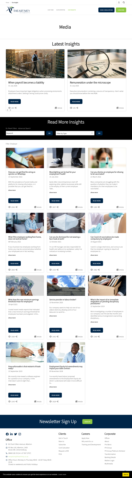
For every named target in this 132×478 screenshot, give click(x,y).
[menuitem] (50, 10)
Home (7, 2)
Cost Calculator (64, 448)
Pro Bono (108, 444)
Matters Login (109, 460)
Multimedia (109, 464)
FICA (60, 454)
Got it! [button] (126, 474)
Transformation (110, 454)
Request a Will (64, 451)
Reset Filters (12, 128)
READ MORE (15, 102)
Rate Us (61, 441)
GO (49, 133)
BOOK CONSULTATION (106, 10)
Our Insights (15, 2)
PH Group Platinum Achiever (115, 451)
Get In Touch (63, 438)
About (107, 441)
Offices (107, 438)
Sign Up (87, 422)
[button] (10, 110)
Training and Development (91, 444)
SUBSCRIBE (121, 10)
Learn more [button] (62, 474)
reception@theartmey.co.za (18, 456)
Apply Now (85, 438)
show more (12, 190)
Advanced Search (24, 128)
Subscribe (62, 444)
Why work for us (87, 441)
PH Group (108, 448)
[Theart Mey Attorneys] (18, 10)
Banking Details (110, 457)
